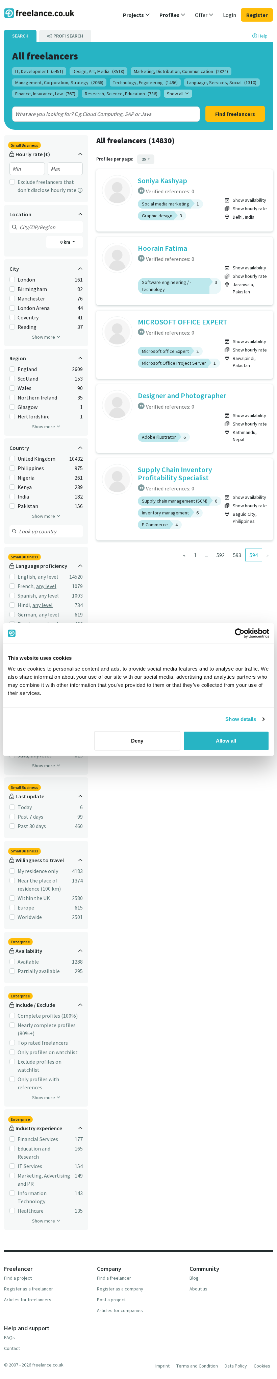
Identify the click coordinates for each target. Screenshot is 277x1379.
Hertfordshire (34, 416)
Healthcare (31, 1210)
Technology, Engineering (145, 82)
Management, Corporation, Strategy (59, 82)
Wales (24, 388)
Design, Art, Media (98, 71)
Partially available (39, 971)
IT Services (30, 1166)
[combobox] (96, 114)
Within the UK (34, 898)
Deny (137, 740)
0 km (65, 242)
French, (26, 586)
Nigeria (26, 477)
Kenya (25, 487)
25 (144, 159)
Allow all (226, 740)
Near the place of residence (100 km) (39, 884)
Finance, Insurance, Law (45, 94)
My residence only (38, 871)
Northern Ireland (37, 397)
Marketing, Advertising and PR (44, 1179)
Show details (240, 719)
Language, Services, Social (221, 82)
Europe (26, 907)
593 (237, 555)
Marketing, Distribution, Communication (181, 71)
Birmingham (32, 289)
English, (27, 576)
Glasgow (27, 407)
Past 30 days (32, 826)
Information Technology (32, 1197)
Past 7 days (30, 816)
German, (27, 614)
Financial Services (38, 1139)
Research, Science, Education (121, 94)
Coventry (28, 317)
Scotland (28, 378)
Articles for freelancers (27, 1300)
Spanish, (27, 595)
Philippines (31, 468)
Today (25, 807)
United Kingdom (36, 458)
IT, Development (39, 71)
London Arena (34, 308)
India (23, 496)
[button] (136, 15)
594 (254, 555)
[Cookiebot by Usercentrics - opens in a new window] (239, 633)
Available (28, 961)
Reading (27, 326)
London (26, 279)
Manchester (31, 298)
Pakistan (28, 506)
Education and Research (34, 1152)
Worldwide (30, 917)
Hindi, (24, 605)
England (27, 369)
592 (221, 555)
